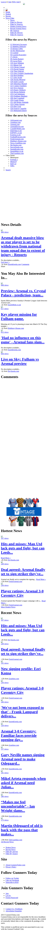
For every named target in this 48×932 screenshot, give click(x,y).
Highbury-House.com (18, 141)
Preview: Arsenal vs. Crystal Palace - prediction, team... (23, 293)
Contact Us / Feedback (14, 909)
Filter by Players (16, 22)
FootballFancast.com (18, 137)
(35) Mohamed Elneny (18, 111)
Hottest (8, 14)
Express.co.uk (15, 135)
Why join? (16, 2)
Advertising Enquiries (14, 911)
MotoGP (13, 162)
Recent (8, 16)
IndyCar (13, 164)
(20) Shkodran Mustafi (18, 84)
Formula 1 (14, 160)
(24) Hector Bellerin (17, 92)
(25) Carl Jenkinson (17, 94)
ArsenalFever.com (17, 127)
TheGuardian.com (17, 153)
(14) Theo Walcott (17, 71)
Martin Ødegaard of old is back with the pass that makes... (22, 830)
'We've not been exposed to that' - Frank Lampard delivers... (22, 711)
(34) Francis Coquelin (18, 108)
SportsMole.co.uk (16, 151)
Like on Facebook (12, 880)
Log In (8, 896)
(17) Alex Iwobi (16, 77)
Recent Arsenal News (18, 28)
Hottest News (11, 847)
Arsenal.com (15, 124)
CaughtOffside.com (17, 129)
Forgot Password (12, 898)
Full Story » (5, 262)
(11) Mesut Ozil (16, 65)
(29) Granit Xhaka (17, 100)
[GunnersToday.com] (24, 4)
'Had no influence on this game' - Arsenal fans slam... (23, 340)
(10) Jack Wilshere (17, 63)
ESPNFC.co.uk (16, 133)
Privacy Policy (11, 867)
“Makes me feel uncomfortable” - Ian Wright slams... (18, 806)
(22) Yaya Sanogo (16, 88)
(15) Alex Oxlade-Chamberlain (21, 73)
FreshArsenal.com (17, 139)
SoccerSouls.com (16, 147)
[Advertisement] (24, 196)
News (12, 20)
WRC (12, 166)
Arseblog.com (15, 122)
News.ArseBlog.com (18, 143)
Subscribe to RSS (12, 882)
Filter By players (12, 852)
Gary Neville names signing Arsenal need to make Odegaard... (23, 759)
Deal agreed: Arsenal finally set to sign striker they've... (23, 572)
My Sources (14, 31)
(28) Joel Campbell (17, 98)
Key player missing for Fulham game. (19, 316)
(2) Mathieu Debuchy (18, 47)
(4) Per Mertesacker (17, 51)
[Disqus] (24, 410)
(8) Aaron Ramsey (17, 59)
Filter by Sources (16, 24)
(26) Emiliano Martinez (18, 96)
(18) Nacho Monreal (17, 80)
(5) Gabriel (14, 53)
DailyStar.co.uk (16, 131)
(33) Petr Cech (15, 106)
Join (9, 2)
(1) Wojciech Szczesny (18, 44)
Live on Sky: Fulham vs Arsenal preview (20, 361)
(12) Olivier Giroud (17, 67)
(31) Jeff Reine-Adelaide (19, 102)
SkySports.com (15, 145)
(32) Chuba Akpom (17, 104)
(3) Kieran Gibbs (16, 49)
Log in (3, 2)
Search (8, 170)
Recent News (10, 850)
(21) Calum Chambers (18, 86)
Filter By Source (12, 854)
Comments (25, 264)
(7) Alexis (13, 57)
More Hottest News (8, 607)
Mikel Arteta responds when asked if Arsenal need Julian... (23, 782)
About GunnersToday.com (15, 865)
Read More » (6, 558)
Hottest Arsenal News (18, 26)
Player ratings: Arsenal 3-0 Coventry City (22, 593)
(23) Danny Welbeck (18, 90)
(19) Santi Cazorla (17, 82)
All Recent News (7, 842)
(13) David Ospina (17, 69)
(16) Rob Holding (16, 75)
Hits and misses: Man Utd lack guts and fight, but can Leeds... (23, 548)
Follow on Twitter (12, 878)
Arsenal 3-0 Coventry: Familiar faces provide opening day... (19, 735)
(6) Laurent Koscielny (18, 55)
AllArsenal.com (16, 120)
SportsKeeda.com (16, 149)
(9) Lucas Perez (16, 61)
